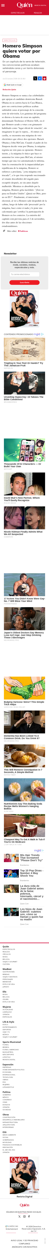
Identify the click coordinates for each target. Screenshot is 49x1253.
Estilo (5, 1024)
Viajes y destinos (10, 977)
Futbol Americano (11, 1050)
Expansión (8, 1064)
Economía (7, 1072)
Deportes (7, 1030)
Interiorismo (8, 1127)
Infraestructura (10, 1122)
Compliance (24, 1244)
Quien (19, 1216)
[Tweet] (35, 78)
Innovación (8, 1147)
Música (6, 1034)
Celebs (5, 999)
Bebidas (6, 974)
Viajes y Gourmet (10, 962)
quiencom (26, 1216)
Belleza (6, 959)
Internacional (9, 1075)
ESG (5, 1132)
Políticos (24, 231)
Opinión (6, 1014)
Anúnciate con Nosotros (24, 1247)
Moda (5, 957)
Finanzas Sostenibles (12, 1145)
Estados (6, 1105)
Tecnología (8, 1077)
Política (6, 1092)
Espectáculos (18, 13)
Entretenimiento (10, 1027)
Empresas (7, 1067)
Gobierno (7, 1095)
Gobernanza (8, 1140)
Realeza (38, 13)
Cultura (6, 964)
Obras (5, 1080)
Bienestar (7, 982)
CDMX (5, 1102)
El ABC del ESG (9, 1150)
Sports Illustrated (12, 1042)
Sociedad (7, 1110)
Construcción (9, 1117)
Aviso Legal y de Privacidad (24, 1240)
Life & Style (8, 1021)
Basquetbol (8, 1052)
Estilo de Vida (9, 984)
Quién (6, 946)
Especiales (7, 1017)
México (6, 1097)
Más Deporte (8, 1054)
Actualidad (8, 1009)
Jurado (6, 987)
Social (5, 1137)
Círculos (7, 954)
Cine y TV (6, 1032)
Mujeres (7, 1006)
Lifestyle (6, 1057)
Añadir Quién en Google (14, 85)
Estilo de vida (9, 1002)
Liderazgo (7, 1012)
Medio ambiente (9, 1135)
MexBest (7, 969)
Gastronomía (9, 972)
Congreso (7, 1100)
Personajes (8, 979)
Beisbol (6, 1047)
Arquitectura (9, 1125)
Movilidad (7, 1142)
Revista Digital (40, 5)
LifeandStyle (8, 1087)
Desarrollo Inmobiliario (14, 1120)
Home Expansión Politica (13, 1070)
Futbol (6, 1045)
